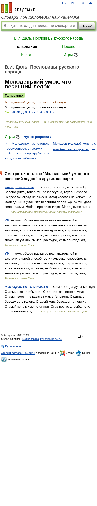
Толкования (26, 46)
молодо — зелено (19, 187)
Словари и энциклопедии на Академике (40, 17)
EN (64, 3)
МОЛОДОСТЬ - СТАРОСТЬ (32, 112)
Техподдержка (30, 338)
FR (90, 3)
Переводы (71, 46)
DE (73, 3)
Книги (26, 55)
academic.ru (18, 7)
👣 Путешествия (11, 346)
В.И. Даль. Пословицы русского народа (48, 38)
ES (82, 3)
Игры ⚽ (71, 55)
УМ (7, 220)
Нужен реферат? (38, 137)
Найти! (86, 26)
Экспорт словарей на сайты (18, 353)
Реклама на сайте (51, 338)
